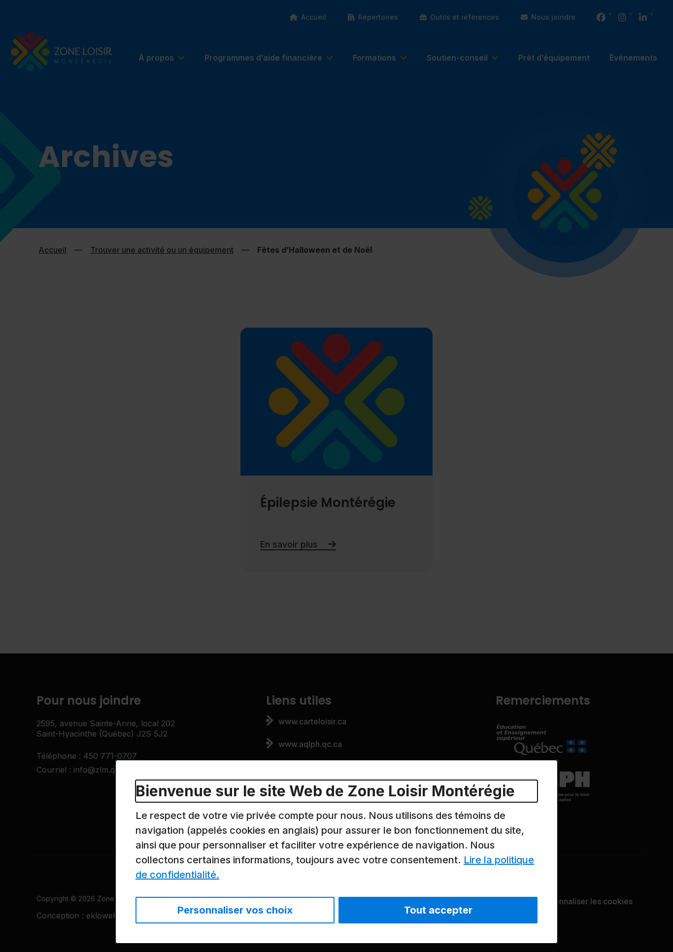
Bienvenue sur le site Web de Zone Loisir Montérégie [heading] (325, 791)
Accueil (313, 17)
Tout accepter (438, 910)
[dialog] (336, 851)
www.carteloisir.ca (312, 721)
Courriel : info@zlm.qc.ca (83, 770)
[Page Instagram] (622, 17)
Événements (633, 58)
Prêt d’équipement (554, 58)
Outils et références (464, 17)
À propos (156, 58)
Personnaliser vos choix (235, 910)
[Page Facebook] (601, 17)
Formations (374, 58)
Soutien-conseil (457, 58)
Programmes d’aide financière (263, 58)
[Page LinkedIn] (643, 17)
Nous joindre (553, 17)
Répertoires (378, 17)
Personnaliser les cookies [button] (585, 901)
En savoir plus (298, 544)
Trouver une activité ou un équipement (162, 250)
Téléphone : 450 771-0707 (86, 756)
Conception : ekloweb (82, 915)
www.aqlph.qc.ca (310, 744)
